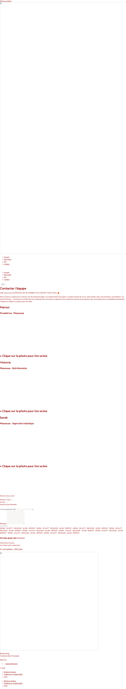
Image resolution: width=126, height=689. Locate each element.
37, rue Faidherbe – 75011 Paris (11, 549)
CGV (5, 677)
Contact (6, 264)
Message (3, 523)
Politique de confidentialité (13, 674)
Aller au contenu (5, 1)
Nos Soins (7, 259)
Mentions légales (10, 672)
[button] (63, 268)
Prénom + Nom (5, 500)
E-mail (2, 502)
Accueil (6, 257)
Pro (5, 262)
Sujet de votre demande (8, 504)
